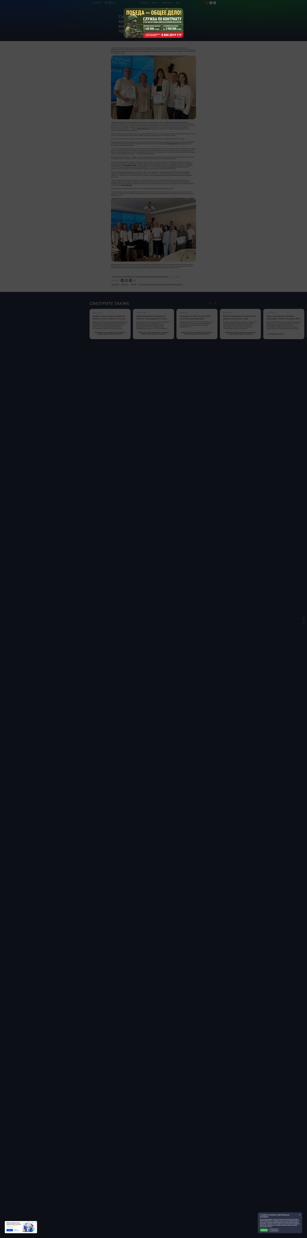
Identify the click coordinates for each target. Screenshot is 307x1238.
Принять (264, 1230)
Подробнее (273, 1230)
